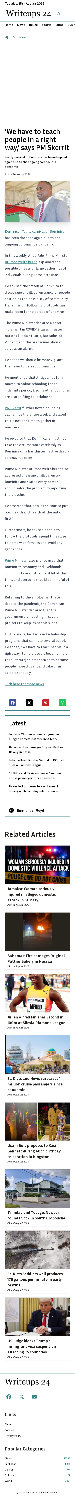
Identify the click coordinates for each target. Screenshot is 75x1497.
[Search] (59, 14)
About (8, 1424)
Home (9, 25)
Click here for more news (24, 684)
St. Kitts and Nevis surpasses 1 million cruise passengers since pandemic (35, 775)
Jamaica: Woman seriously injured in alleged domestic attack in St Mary (34, 736)
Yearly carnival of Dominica (43, 231)
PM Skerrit (13, 408)
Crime (59, 25)
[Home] (7, 37)
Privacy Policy (13, 1435)
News (21, 25)
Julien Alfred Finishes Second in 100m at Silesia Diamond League (36, 762)
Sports (46, 25)
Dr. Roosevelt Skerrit (21, 262)
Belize (33, 25)
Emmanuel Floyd (30, 810)
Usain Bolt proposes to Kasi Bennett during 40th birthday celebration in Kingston (33, 788)
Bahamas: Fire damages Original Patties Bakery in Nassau (36, 749)
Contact (10, 1430)
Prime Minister (16, 560)
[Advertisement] (37, 83)
